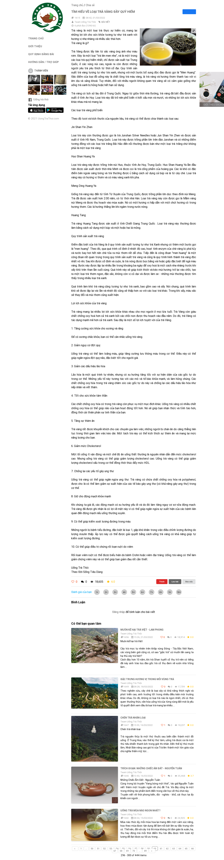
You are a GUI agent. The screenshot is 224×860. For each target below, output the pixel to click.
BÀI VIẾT (106, 21)
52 (104, 848)
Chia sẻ (90, 5)
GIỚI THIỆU (35, 46)
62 (167, 848)
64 (180, 848)
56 (129, 848)
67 (115, 851)
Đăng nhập (118, 612)
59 (148, 848)
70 (133, 851)
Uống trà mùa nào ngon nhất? (140, 810)
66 (192, 848)
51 (98, 848)
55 (123, 848)
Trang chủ (77, 5)
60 (155, 848)
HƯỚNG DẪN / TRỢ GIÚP (43, 62)
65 (186, 848)
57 (136, 848)
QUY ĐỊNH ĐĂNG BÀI (41, 54)
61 (161, 848)
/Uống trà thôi (40, 99)
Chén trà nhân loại (133, 717)
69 (127, 851)
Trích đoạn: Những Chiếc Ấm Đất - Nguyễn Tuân (151, 768)
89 (145, 851)
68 (121, 851)
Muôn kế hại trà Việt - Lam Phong (141, 629)
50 (92, 848)
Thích (161, 581)
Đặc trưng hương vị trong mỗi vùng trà (147, 679)
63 (173, 848)
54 (117, 848)
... (86, 848)
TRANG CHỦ (36, 38)
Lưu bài (175, 581)
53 (111, 848)
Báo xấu (189, 581)
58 (142, 848)
